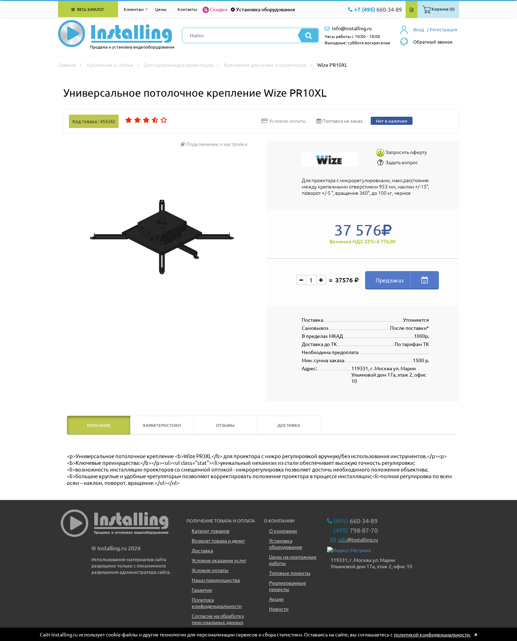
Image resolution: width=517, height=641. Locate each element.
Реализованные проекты (287, 585)
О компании (283, 530)
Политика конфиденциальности (217, 602)
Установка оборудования (265, 9)
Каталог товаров (210, 530)
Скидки (218, 9)
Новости (278, 608)
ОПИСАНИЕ (99, 425)
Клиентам (134, 9)
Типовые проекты (290, 573)
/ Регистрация (442, 29)
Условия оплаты (210, 570)
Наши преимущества (216, 580)
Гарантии (202, 589)
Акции (276, 599)
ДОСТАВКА (288, 425)
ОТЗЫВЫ (225, 425)
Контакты (187, 9)
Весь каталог (90, 9)
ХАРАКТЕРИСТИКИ (162, 425)
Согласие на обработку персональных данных (218, 619)
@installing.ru (358, 539)
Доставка (202, 550)
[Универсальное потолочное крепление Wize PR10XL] (162, 237)
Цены (160, 9)
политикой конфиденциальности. (432, 634)
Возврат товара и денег (218, 540)
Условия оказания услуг (219, 560)
